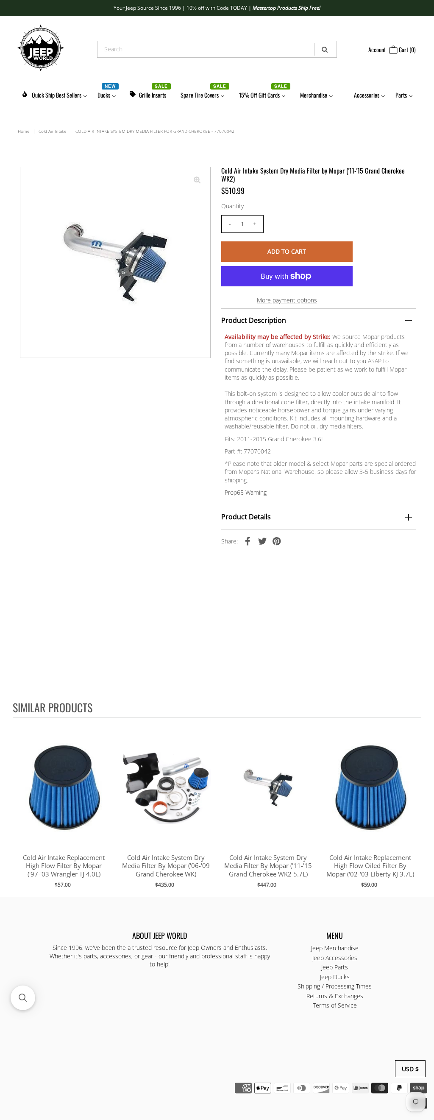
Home (24, 131)
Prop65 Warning (246, 492)
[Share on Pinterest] (276, 541)
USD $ (410, 1069)
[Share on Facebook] (248, 541)
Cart (407, 49)
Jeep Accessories (334, 958)
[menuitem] (54, 93)
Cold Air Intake (53, 131)
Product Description (253, 320)
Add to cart (64, 796)
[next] (412, 807)
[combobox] (217, 49)
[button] (23, 998)
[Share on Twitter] (262, 541)
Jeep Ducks (335, 977)
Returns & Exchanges (334, 996)
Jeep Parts (334, 967)
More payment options (287, 300)
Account (377, 49)
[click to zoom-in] (197, 180)
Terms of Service (335, 1005)
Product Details (246, 516)
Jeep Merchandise (335, 948)
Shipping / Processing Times (335, 986)
